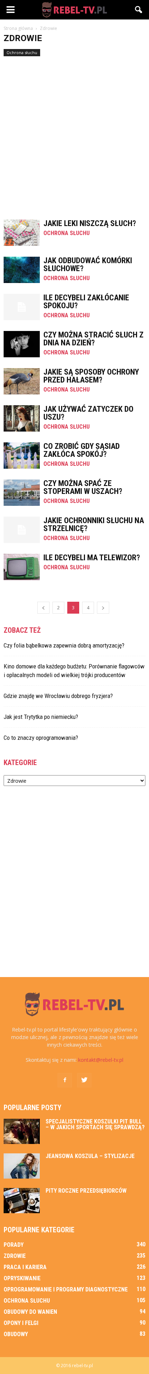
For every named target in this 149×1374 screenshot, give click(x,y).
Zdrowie (15, 1255)
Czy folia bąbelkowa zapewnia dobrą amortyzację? (64, 645)
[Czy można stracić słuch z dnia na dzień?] (22, 344)
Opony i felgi (21, 1323)
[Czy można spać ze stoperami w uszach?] (22, 493)
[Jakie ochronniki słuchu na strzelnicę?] (22, 530)
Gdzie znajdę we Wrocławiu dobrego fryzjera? (58, 695)
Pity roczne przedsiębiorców (86, 1190)
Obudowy (16, 1334)
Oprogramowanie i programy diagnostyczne (66, 1289)
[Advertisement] (74, 134)
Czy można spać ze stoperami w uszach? (82, 487)
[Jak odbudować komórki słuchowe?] (22, 270)
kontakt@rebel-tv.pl (100, 1059)
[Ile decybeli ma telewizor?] (22, 567)
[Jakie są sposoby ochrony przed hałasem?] (22, 381)
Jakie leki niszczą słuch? (89, 223)
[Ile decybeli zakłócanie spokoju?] (22, 307)
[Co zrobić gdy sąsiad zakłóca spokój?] (22, 455)
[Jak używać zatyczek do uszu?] (22, 418)
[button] (139, 9)
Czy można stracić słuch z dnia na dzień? (93, 338)
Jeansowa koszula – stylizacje (90, 1156)
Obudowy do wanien (30, 1311)
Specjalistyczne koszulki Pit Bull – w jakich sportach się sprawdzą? (95, 1124)
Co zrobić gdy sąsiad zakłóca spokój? (81, 450)
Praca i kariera (25, 1267)
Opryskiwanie (22, 1278)
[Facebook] (65, 1080)
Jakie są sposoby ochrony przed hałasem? (91, 375)
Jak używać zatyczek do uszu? (88, 413)
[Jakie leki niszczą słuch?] (22, 233)
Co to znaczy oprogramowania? (41, 737)
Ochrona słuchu (22, 52)
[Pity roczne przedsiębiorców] (22, 1200)
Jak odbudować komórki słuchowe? (87, 264)
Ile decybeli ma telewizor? (91, 557)
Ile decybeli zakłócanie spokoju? (86, 301)
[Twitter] (84, 1080)
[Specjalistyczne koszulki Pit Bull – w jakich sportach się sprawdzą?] (22, 1131)
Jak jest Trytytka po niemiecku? (41, 716)
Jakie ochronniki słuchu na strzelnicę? (93, 524)
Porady (14, 1244)
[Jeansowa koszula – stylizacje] (22, 1166)
